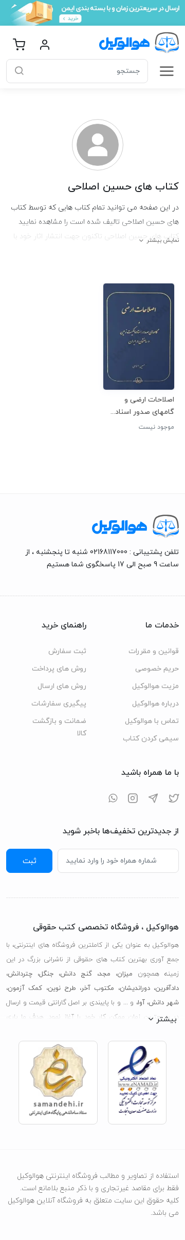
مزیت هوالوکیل (155, 686)
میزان (125, 974)
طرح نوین (62, 988)
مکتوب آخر (97, 988)
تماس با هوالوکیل (152, 721)
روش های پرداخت (59, 669)
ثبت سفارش (67, 651)
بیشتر (166, 1019)
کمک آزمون (25, 988)
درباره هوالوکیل (155, 704)
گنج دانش (76, 974)
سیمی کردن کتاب (151, 738)
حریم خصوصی (157, 669)
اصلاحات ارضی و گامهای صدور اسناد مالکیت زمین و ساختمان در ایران (144, 406)
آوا (141, 1002)
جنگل (46, 974)
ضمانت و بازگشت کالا (59, 727)
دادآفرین (167, 988)
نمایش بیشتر (162, 240)
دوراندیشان (135, 988)
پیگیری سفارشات (58, 704)
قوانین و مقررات (153, 651)
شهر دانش (164, 1002)
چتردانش (20, 974)
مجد (104, 974)
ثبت (29, 861)
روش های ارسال (62, 686)
